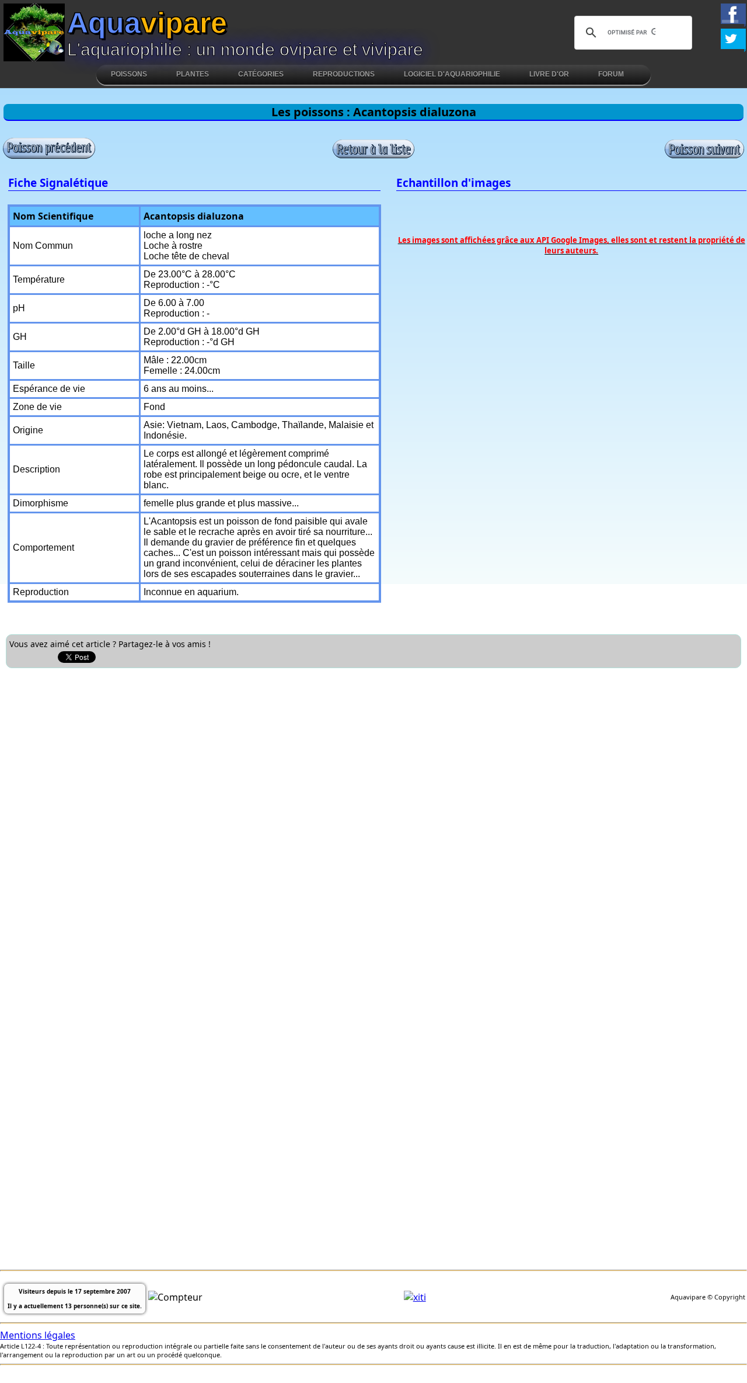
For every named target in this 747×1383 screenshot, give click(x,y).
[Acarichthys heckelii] (704, 155)
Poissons (129, 74)
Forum (611, 74)
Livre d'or (549, 74)
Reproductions (344, 74)
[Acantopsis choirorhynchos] (49, 156)
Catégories (261, 74)
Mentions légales (37, 1335)
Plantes (192, 74)
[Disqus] (373, 820)
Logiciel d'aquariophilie (452, 74)
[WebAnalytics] (415, 1297)
